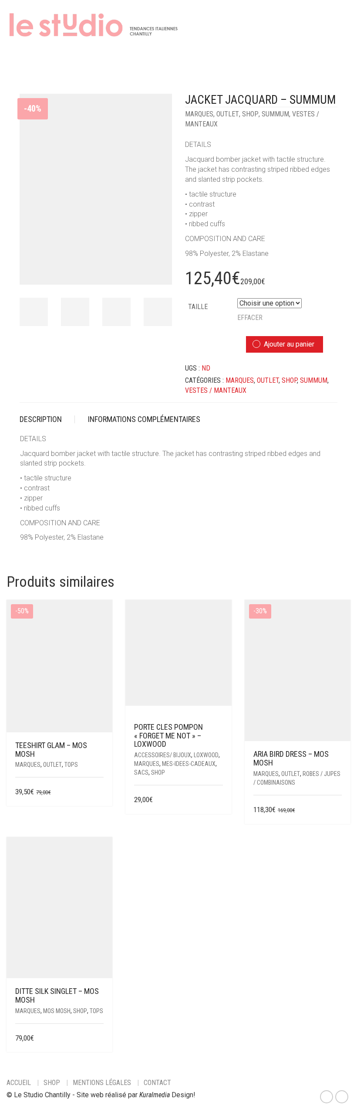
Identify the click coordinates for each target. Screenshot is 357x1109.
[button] (220, 800)
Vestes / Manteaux (215, 390)
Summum (275, 114)
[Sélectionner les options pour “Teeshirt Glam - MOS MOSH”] (98, 792)
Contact (157, 1082)
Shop (250, 114)
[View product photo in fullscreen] (157, 270)
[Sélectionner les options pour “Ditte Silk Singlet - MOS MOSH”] (98, 1039)
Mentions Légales (102, 1082)
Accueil (19, 1082)
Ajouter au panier (289, 344)
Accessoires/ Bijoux (162, 755)
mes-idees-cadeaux (189, 763)
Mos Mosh (57, 1010)
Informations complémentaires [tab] (144, 419)
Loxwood (206, 755)
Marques (199, 114)
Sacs (141, 772)
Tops (71, 764)
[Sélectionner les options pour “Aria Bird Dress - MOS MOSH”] (336, 810)
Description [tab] (41, 419)
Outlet (227, 114)
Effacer (250, 317)
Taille (198, 307)
